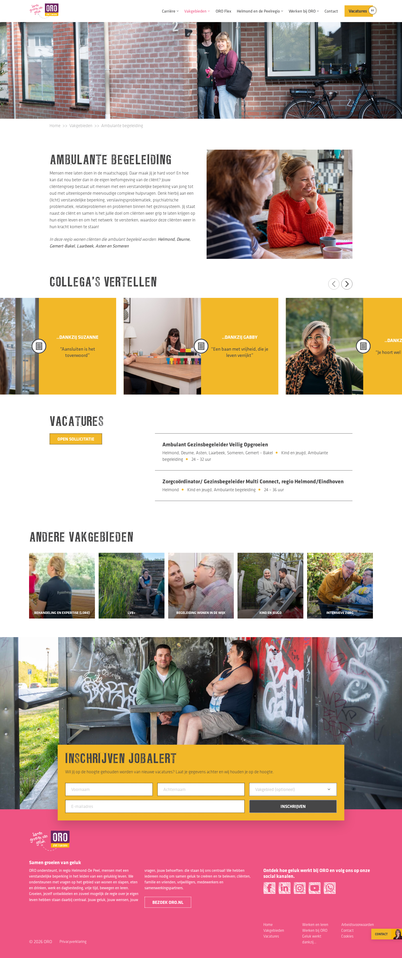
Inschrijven (293, 806)
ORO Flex (223, 11)
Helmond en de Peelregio (258, 11)
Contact (331, 11)
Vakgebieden (195, 11)
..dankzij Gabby (77, 337)
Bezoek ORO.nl (167, 902)
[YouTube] (314, 890)
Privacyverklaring (73, 941)
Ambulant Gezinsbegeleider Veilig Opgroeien (215, 444)
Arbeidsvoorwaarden (357, 924)
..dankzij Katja (239, 340)
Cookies (347, 936)
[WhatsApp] (330, 890)
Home (55, 125)
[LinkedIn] (284, 890)
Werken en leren (315, 924)
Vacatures (361, 11)
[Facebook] (269, 890)
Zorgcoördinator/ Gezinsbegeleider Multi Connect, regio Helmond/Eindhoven (253, 481)
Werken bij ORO (302, 11)
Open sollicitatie (75, 439)
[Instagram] (299, 890)
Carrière (168, 11)
